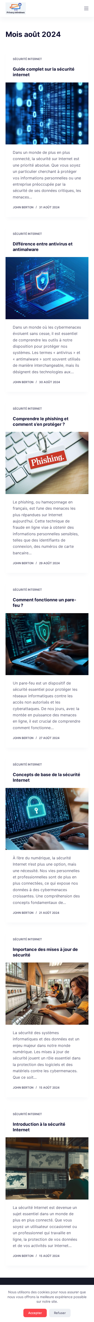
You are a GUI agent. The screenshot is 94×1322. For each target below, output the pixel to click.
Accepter (35, 1313)
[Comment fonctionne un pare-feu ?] (47, 644)
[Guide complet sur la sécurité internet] (47, 113)
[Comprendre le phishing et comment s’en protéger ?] (47, 463)
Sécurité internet (27, 59)
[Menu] (86, 8)
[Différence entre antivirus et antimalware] (47, 288)
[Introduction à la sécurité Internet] (47, 1168)
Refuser (60, 1313)
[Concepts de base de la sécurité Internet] (47, 819)
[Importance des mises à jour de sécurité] (47, 993)
